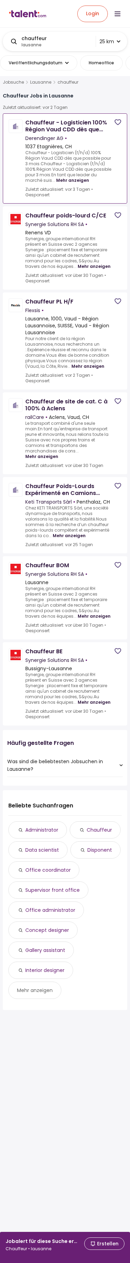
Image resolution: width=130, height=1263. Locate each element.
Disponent (99, 849)
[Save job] (117, 122)
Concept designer (47, 930)
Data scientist (42, 849)
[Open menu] (117, 14)
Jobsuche (13, 82)
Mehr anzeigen (72, 180)
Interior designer (44, 970)
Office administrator (50, 910)
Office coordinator (48, 870)
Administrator (41, 829)
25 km (106, 41)
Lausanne (40, 82)
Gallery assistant (45, 950)
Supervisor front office (52, 890)
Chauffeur (99, 829)
